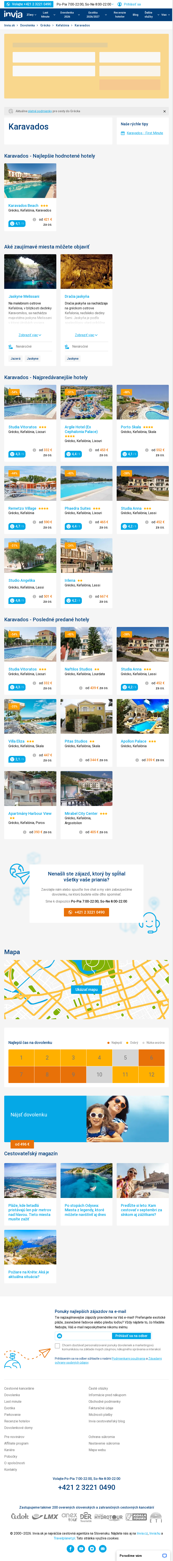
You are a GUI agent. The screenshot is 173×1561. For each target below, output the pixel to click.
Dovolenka (27, 25)
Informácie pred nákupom (107, 1395)
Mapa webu (97, 1450)
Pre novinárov (14, 1437)
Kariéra (9, 1450)
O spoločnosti (14, 1463)
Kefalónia (63, 25)
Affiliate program (16, 1443)
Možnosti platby (100, 1415)
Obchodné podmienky (105, 1402)
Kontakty (10, 1470)
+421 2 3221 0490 (86, 1487)
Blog (135, 14)
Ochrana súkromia (102, 1437)
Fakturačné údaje (101, 1408)
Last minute (13, 1402)
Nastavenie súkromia (104, 1443)
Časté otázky (98, 1388)
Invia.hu (154, 1533)
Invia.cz (142, 1533)
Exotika (9, 1408)
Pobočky (10, 1456)
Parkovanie (12, 1415)
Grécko (45, 25)
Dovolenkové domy (18, 1428)
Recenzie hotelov (120, 14)
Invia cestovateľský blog (107, 1421)
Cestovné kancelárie (19, 1388)
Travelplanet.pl (64, 1538)
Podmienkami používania (128, 1358)
